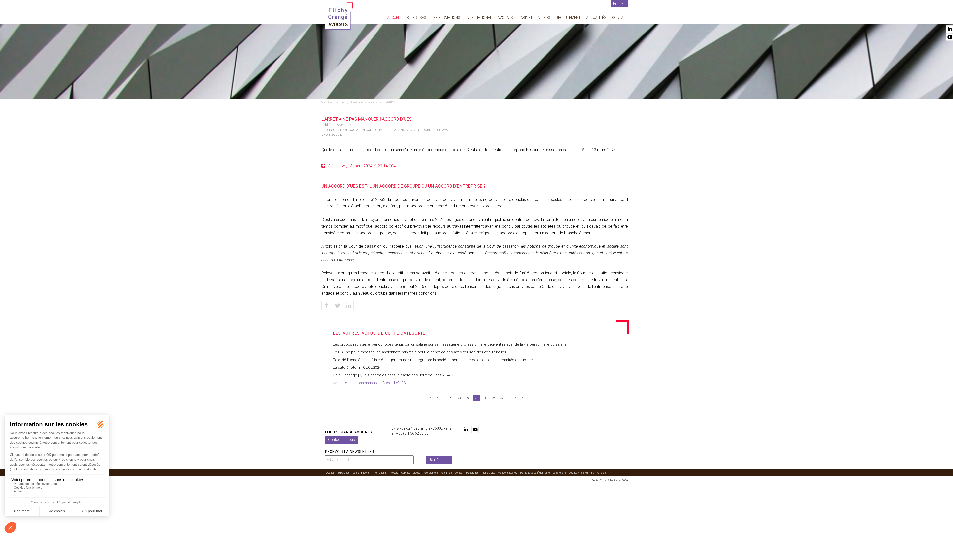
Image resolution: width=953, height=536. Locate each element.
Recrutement (568, 18)
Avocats (505, 18)
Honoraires (472, 472)
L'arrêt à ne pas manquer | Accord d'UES (373, 102)
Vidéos (544, 18)
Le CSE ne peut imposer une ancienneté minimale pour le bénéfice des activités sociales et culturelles (419, 352)
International (479, 18)
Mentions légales (507, 472)
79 (493, 397)
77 (476, 397)
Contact (620, 18)
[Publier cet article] (337, 305)
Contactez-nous (341, 439)
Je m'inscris (439, 459)
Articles (601, 472)
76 (468, 397)
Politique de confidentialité (535, 472)
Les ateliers (559, 472)
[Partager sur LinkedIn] (349, 305)
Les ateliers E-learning (581, 472)
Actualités (596, 18)
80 (501, 397)
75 (459, 397)
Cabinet (525, 18)
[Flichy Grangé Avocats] (339, 15)
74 (451, 397)
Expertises (416, 18)
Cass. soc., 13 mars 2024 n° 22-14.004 (362, 166)
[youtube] (475, 429)
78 (484, 397)
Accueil (394, 18)
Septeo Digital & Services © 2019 (610, 480)
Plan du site (488, 472)
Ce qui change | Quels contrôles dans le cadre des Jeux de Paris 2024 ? (393, 375)
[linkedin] (465, 429)
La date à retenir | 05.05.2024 (357, 367)
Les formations (446, 18)
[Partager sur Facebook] (326, 305)
